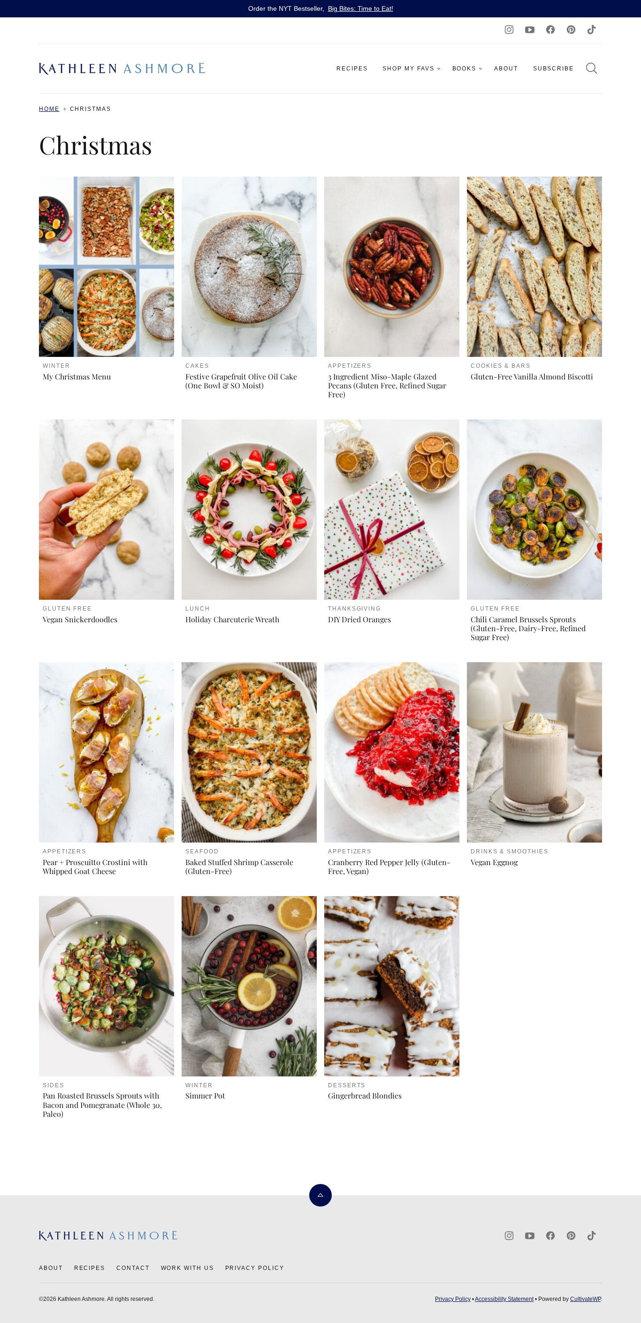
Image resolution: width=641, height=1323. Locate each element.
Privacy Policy (254, 1268)
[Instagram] (509, 29)
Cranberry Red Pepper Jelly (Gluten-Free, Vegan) (389, 866)
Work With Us (187, 1268)
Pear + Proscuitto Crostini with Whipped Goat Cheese (95, 866)
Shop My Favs (408, 68)
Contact (132, 1268)
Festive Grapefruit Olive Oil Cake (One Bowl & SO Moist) (241, 380)
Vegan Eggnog (494, 862)
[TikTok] (591, 29)
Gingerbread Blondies (365, 1095)
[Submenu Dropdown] (439, 68)
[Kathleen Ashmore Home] (123, 69)
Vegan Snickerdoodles (80, 619)
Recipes (351, 68)
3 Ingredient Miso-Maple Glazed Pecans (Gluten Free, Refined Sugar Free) (387, 385)
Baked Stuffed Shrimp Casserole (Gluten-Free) (239, 866)
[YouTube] (529, 29)
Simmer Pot (205, 1095)
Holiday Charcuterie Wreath (232, 619)
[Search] (591, 68)
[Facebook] (550, 29)
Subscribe (553, 68)
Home (49, 109)
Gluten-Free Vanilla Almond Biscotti (532, 376)
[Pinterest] (571, 29)
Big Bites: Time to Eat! (360, 8)
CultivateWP (585, 1299)
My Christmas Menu (77, 376)
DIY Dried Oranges (359, 619)
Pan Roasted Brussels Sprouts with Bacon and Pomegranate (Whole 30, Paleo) (102, 1104)
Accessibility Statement (504, 1299)
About (506, 68)
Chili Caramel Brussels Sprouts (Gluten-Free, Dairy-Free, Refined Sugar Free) (528, 628)
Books (464, 68)
